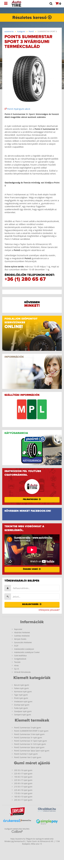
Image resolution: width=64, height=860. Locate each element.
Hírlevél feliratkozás (22, 672)
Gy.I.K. (16, 669)
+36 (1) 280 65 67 (25, 279)
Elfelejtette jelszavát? (49, 609)
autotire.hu (9, 31)
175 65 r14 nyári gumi (23, 793)
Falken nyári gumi (21, 688)
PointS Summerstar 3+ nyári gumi (28, 737)
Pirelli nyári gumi (21, 698)
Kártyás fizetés (20, 639)
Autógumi (21, 31)
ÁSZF (16, 645)
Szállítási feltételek (22, 636)
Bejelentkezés (30, 604)
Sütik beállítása (20, 655)
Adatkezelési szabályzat (24, 649)
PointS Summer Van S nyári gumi (27, 757)
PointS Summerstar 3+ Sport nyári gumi (30, 741)
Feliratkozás (30, 499)
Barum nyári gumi (21, 685)
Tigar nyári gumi (21, 695)
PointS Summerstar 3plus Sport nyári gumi (31, 750)
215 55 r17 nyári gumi (23, 786)
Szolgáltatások (20, 659)
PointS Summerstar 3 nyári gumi (27, 727)
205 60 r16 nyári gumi (23, 783)
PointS (31, 31)
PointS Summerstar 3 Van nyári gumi (29, 734)
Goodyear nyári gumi (23, 711)
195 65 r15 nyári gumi (23, 777)
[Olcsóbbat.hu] (47, 812)
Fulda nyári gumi (21, 708)
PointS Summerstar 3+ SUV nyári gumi (30, 744)
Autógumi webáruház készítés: (17, 829)
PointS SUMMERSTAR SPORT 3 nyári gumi (31, 731)
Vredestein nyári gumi (23, 701)
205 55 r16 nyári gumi (23, 770)
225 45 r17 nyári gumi (23, 773)
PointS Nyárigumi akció (18, 108)
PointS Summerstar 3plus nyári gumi (29, 747)
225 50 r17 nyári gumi (23, 780)
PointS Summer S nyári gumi (26, 754)
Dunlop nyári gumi (21, 705)
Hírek (16, 665)
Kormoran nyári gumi (23, 691)
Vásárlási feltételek (22, 632)
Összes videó (31, 569)
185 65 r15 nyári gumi (23, 796)
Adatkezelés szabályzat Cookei (27, 652)
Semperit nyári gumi (22, 714)
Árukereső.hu (26, 820)
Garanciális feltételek (23, 642)
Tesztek (17, 662)
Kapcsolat (18, 629)
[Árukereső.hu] (12, 823)
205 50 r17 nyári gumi (23, 800)
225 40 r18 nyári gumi (23, 790)
